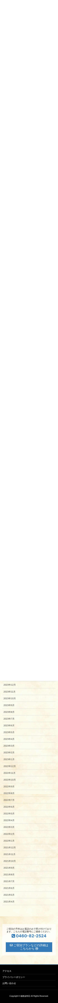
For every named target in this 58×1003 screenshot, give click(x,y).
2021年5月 (9, 895)
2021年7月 (9, 881)
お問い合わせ (9, 983)
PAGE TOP (53, 970)
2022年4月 (9, 820)
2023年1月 (9, 759)
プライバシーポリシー (13, 977)
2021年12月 (10, 847)
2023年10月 (10, 698)
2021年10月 (10, 861)
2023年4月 (9, 739)
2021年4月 (9, 901)
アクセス (6, 971)
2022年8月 (9, 793)
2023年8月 (9, 712)
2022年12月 (10, 766)
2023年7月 (9, 718)
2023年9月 (9, 705)
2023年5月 (9, 732)
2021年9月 (9, 867)
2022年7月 (9, 800)
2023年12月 (10, 684)
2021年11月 (9, 854)
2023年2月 (9, 752)
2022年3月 (9, 827)
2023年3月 (9, 745)
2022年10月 (10, 779)
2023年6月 (9, 725)
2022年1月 (9, 840)
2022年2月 (9, 834)
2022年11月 (9, 773)
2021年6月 (9, 888)
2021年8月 (9, 874)
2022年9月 (9, 786)
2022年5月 (9, 813)
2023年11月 (9, 691)
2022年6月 (9, 806)
